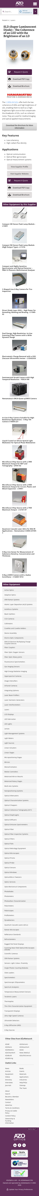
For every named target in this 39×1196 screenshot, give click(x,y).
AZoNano (8, 1047)
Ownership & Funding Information (10, 1121)
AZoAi (22, 1050)
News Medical (25, 1053)
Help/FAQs (23, 1082)
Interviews (9, 1082)
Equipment (9, 1074)
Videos (7, 1077)
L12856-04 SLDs (12, 102)
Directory (8, 1080)
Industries (23, 1080)
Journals (8, 1085)
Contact (8, 1102)
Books (22, 1068)
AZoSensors (24, 1044)
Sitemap (22, 1085)
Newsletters (9, 1099)
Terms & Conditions (12, 1108)
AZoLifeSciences (25, 1055)
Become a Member (12, 1097)
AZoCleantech (10, 1053)
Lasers (13, 20)
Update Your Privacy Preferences (21, 1189)
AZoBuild (8, 1055)
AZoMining (9, 1058)
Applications (24, 1077)
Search (7, 1094)
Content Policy (10, 1116)
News (7, 1068)
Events (22, 1071)
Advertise (8, 1105)
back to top (31, 1129)
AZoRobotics (9, 1050)
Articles (8, 1071)
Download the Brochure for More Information (19, 126)
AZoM (7, 1044)
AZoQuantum (24, 1047)
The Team (23, 1088)
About (7, 1091)
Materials (23, 1074)
